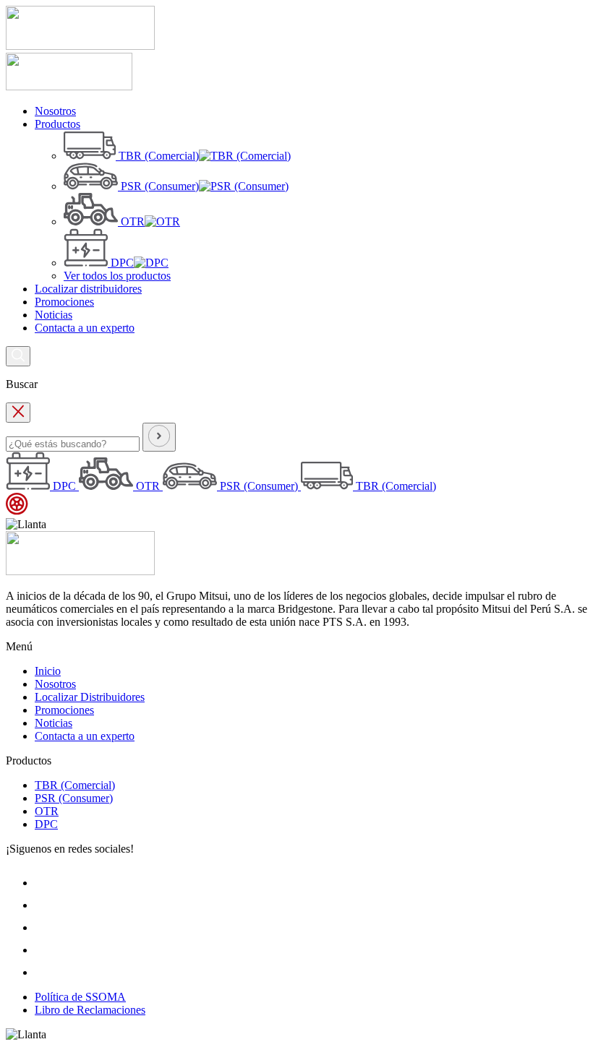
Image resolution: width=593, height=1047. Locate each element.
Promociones (64, 710)
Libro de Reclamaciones (90, 1010)
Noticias (53, 723)
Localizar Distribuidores (90, 697)
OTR (47, 811)
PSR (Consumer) (74, 798)
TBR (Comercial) (75, 785)
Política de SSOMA (80, 997)
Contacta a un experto (85, 736)
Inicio (48, 671)
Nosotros (55, 684)
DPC (46, 824)
